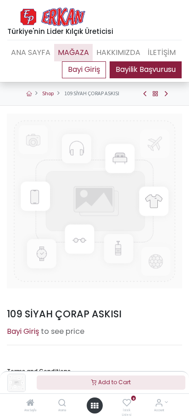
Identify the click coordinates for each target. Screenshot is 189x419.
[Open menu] (94, 405)
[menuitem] (30, 52)
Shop (48, 93)
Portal (84, 69)
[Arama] (62, 403)
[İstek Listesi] (126, 403)
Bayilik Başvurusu (146, 69)
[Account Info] (159, 403)
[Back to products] (155, 94)
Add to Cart (114, 382)
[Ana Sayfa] (30, 403)
